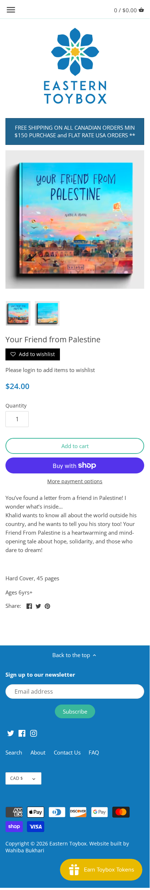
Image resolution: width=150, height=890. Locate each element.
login (29, 369)
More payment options (74, 481)
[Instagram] (33, 732)
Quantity (16, 406)
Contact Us (67, 752)
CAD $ (16, 778)
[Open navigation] (10, 9)
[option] (18, 313)
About (39, 752)
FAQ (94, 752)
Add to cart (75, 446)
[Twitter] (10, 732)
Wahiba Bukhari (24, 850)
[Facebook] (22, 732)
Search (13, 752)
